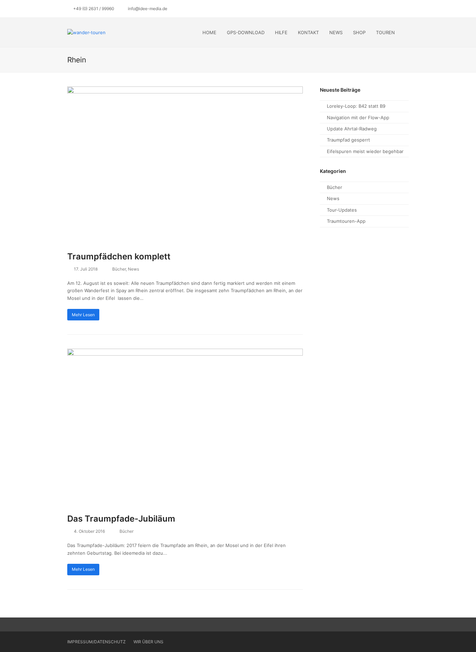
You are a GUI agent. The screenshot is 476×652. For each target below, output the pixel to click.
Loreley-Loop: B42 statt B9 (356, 106)
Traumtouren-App (346, 221)
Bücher (119, 269)
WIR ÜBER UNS (148, 641)
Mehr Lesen (83, 314)
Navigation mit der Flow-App (358, 117)
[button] (407, 32)
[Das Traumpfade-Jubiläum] (185, 427)
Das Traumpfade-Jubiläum (121, 519)
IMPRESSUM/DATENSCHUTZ (96, 641)
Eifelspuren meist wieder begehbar (365, 151)
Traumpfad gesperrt (348, 140)
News (133, 269)
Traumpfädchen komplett (118, 256)
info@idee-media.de (147, 8)
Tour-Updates (342, 210)
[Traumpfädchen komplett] (185, 164)
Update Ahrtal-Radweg (352, 128)
